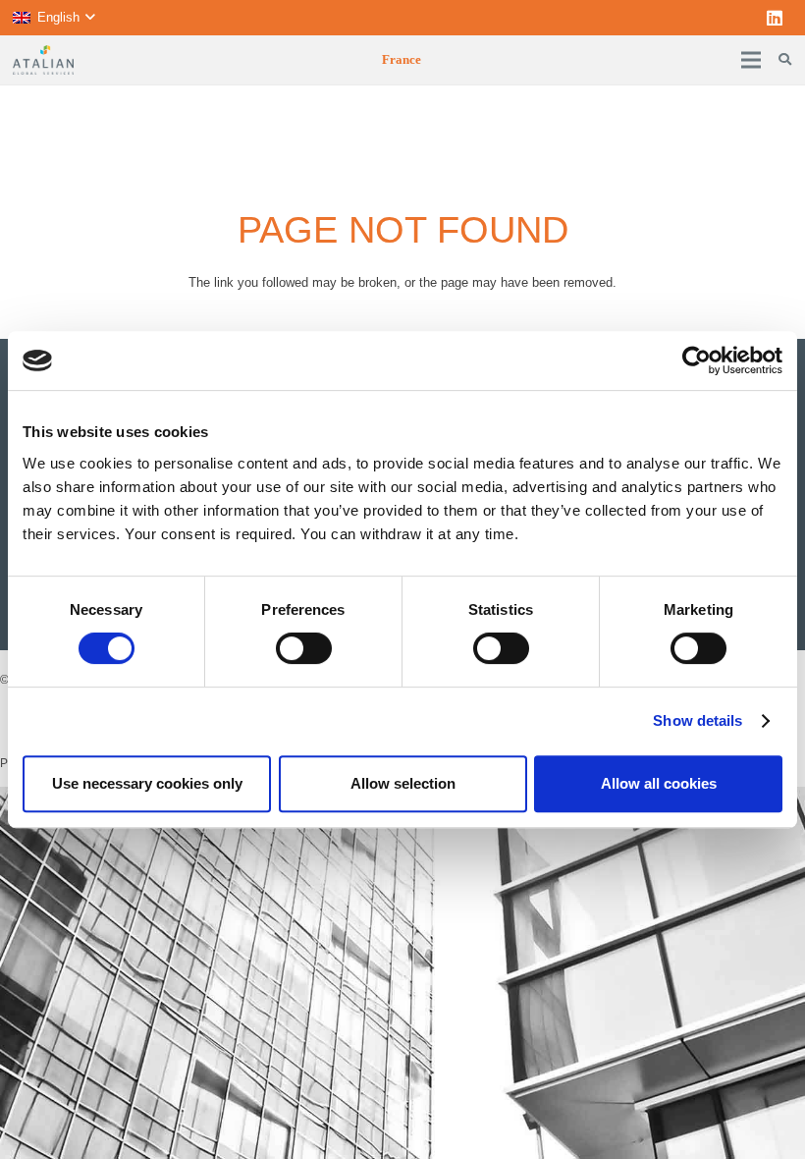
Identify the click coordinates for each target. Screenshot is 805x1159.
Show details (697, 720)
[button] (53, 17)
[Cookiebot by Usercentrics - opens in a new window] (696, 360)
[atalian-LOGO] (43, 60)
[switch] (304, 648)
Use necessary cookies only (147, 783)
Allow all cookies (659, 783)
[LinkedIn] (774, 17)
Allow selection (403, 783)
